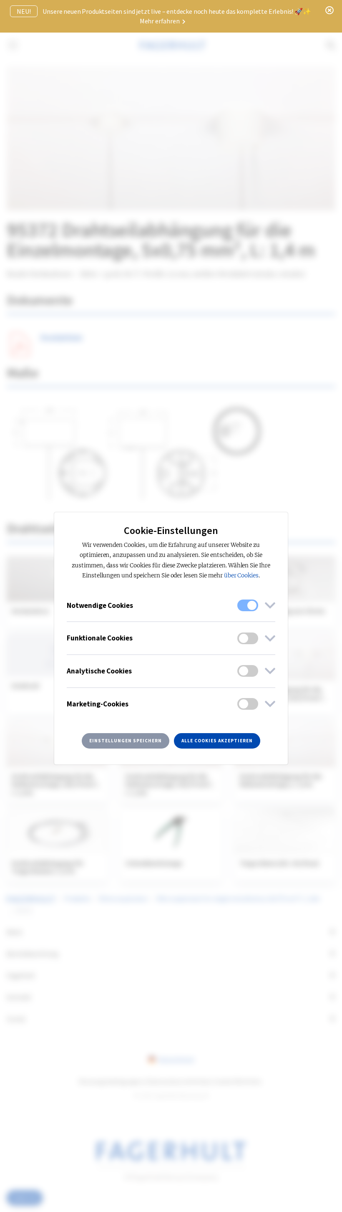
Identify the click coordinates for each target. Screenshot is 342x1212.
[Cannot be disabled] (247, 605)
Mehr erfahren (160, 21)
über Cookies (241, 575)
